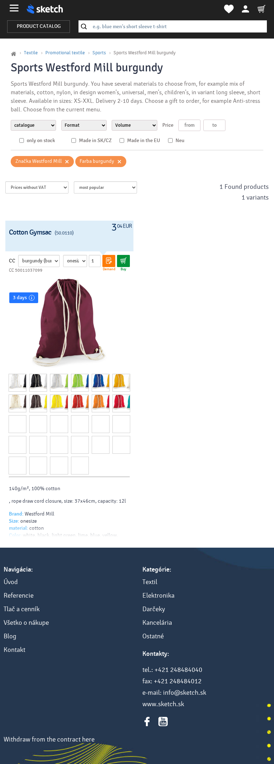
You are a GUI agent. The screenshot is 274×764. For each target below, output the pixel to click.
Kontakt (14, 650)
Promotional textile (65, 53)
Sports (99, 53)
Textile (31, 53)
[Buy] (123, 261)
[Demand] (108, 261)
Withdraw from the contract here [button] (49, 739)
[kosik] (261, 9)
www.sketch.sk (163, 704)
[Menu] (14, 8)
